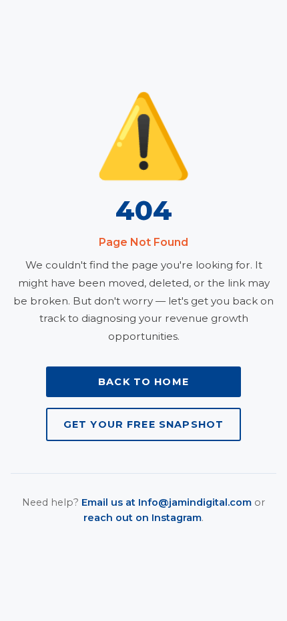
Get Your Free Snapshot (143, 424)
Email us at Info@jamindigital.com (166, 502)
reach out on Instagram (142, 518)
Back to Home (143, 382)
